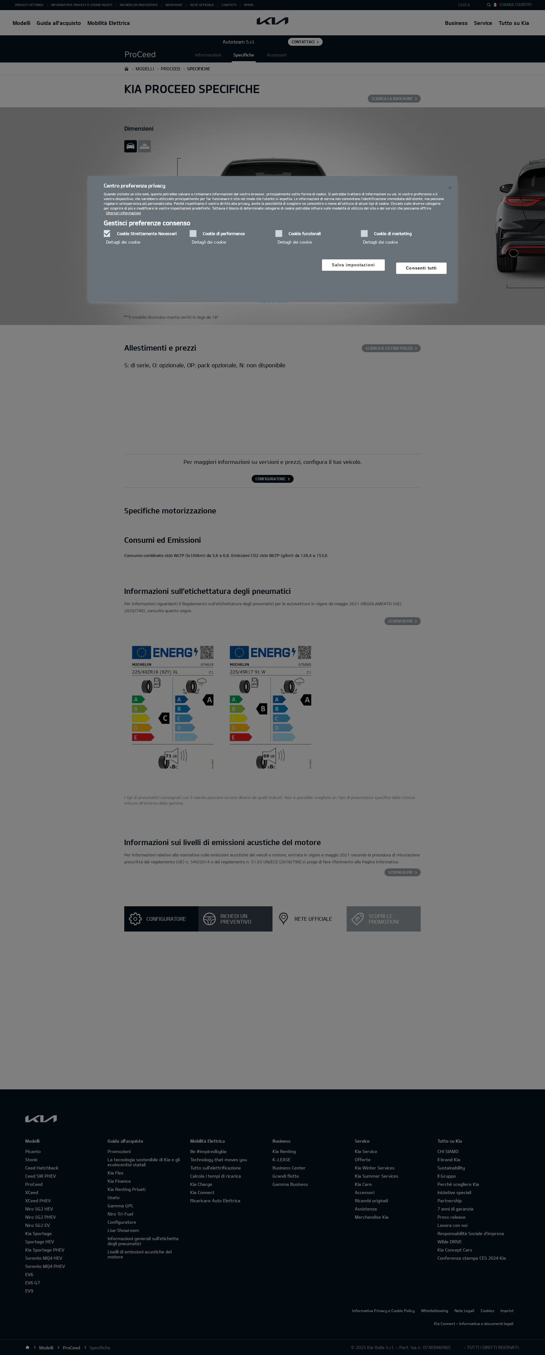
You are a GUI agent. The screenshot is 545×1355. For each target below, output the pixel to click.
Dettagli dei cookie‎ (123, 242)
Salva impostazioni (353, 265)
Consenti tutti (421, 268)
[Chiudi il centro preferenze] (450, 188)
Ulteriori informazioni (123, 213)
